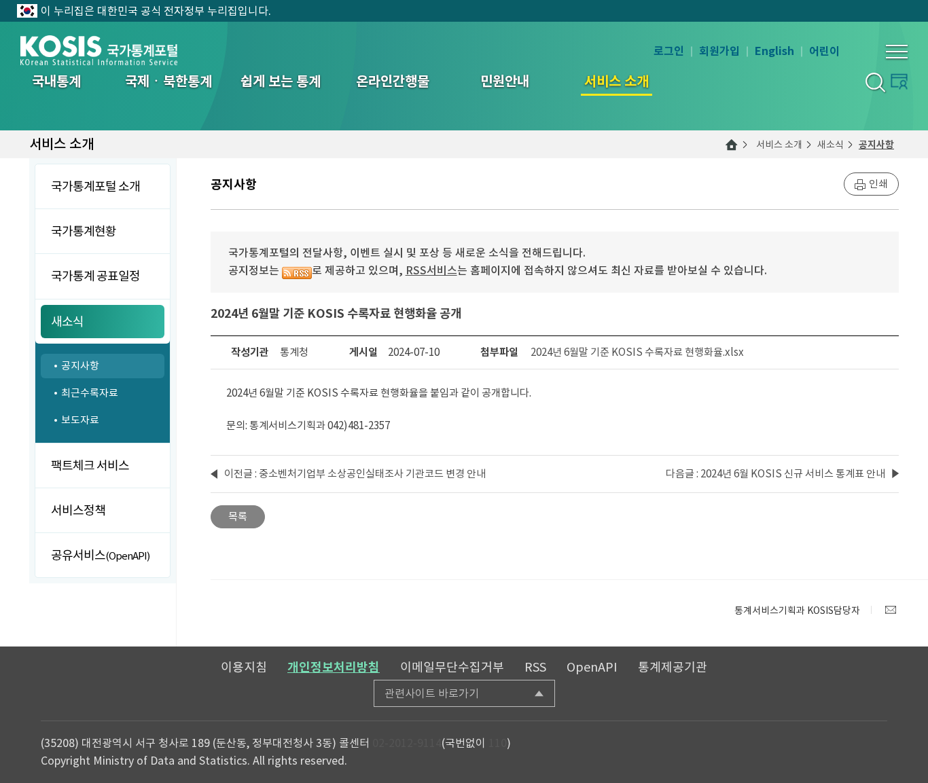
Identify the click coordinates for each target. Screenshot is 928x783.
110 (497, 743)
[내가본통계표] (899, 81)
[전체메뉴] (897, 51)
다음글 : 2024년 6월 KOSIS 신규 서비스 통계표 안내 (775, 473)
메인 (731, 144)
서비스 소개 (779, 145)
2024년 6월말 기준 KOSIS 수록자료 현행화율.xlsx (637, 352)
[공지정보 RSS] (297, 270)
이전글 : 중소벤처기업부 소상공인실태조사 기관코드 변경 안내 (355, 473)
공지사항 (876, 145)
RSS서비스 (431, 270)
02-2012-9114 (407, 743)
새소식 (830, 145)
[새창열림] (890, 610)
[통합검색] (875, 82)
